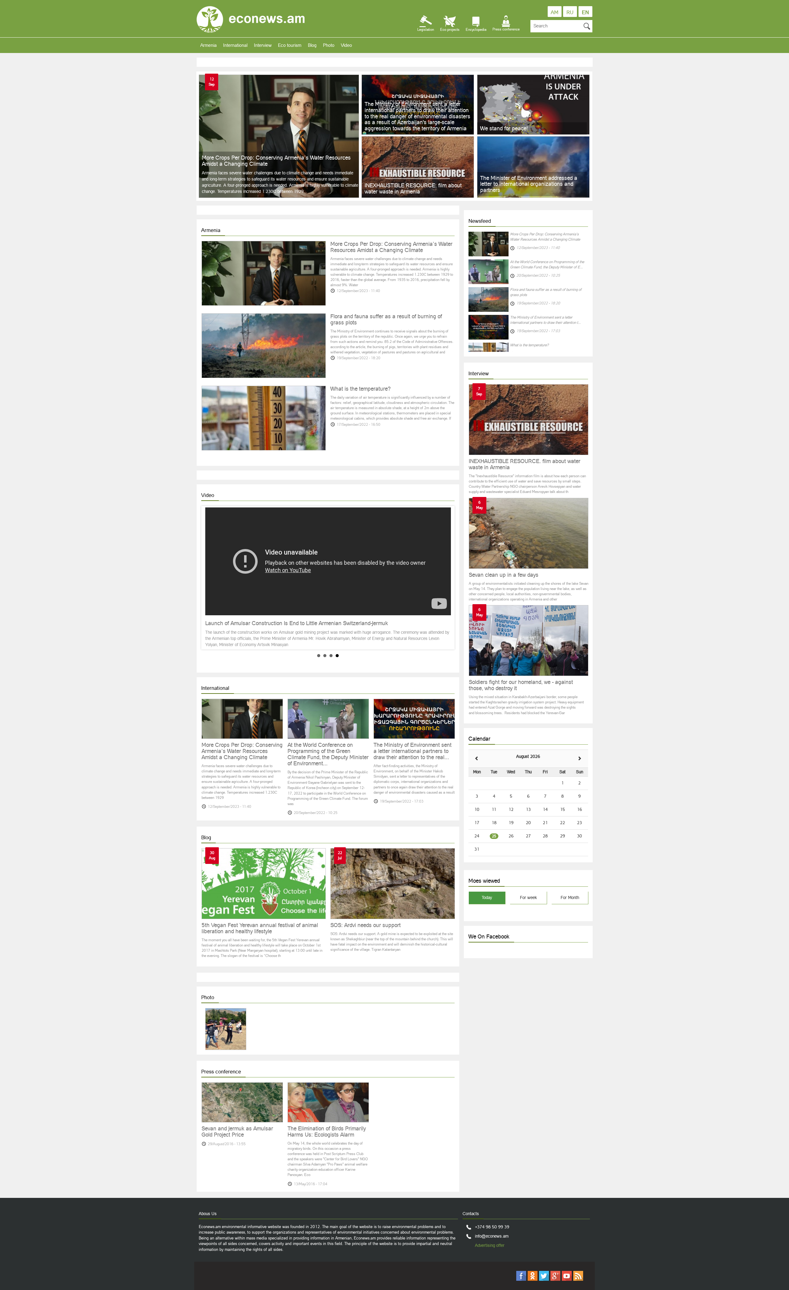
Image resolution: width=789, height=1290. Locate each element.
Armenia (208, 45)
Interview (263, 45)
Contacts (471, 1213)
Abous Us (208, 1213)
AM (554, 12)
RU (570, 12)
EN (585, 12)
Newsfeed (479, 221)
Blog (312, 45)
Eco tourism (289, 45)
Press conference (221, 1071)
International (235, 45)
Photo (328, 45)
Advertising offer (490, 1245)
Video (346, 45)
